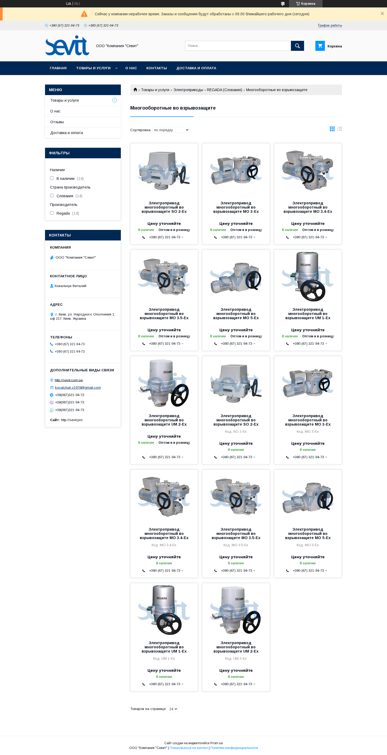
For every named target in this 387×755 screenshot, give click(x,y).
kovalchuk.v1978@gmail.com (78, 387)
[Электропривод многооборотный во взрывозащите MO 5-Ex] (236, 276)
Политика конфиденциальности (234, 748)
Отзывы (57, 122)
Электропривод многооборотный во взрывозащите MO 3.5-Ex (164, 313)
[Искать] (297, 46)
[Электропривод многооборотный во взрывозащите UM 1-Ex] (307, 276)
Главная (58, 68)
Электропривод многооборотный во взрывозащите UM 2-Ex (164, 420)
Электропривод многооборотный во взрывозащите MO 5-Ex (236, 313)
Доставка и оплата (196, 68)
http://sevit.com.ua (69, 380)
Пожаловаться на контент (189, 748)
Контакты (156, 68)
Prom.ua (216, 743)
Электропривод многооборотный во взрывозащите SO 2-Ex (164, 207)
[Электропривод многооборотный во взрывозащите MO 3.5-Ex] (164, 276)
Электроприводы (188, 90)
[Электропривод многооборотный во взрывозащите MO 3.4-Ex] (307, 170)
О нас (131, 68)
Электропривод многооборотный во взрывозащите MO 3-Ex (236, 207)
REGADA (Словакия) (224, 90)
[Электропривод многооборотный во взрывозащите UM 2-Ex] (164, 382)
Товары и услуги (93, 68)
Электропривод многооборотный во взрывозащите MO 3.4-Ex (308, 207)
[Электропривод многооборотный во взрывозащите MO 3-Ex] (236, 170)
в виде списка (339, 130)
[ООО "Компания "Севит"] (67, 54)
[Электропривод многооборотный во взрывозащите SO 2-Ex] (164, 170)
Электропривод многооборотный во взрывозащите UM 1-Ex (307, 313)
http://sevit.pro (72, 420)
